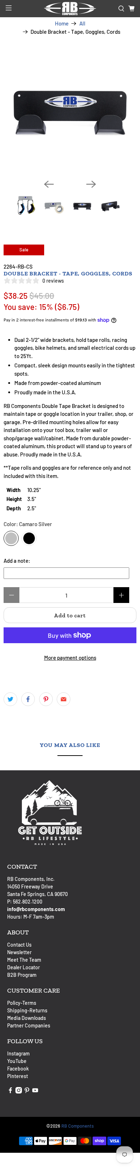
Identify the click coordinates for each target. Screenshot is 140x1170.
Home (62, 23)
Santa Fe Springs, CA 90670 (37, 894)
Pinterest (17, 1076)
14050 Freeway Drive (30, 886)
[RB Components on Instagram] (18, 1091)
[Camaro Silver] (11, 538)
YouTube (17, 1061)
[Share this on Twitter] (10, 699)
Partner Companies (28, 1025)
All (82, 23)
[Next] (91, 184)
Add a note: (17, 560)
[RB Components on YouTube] (35, 1091)
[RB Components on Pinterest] (27, 1091)
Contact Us (19, 945)
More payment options (70, 657)
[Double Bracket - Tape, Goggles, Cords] (70, 107)
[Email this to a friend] (63, 699)
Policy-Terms (21, 1003)
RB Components (77, 1126)
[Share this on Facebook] (28, 699)
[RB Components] (70, 8)
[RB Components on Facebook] (10, 1091)
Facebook (18, 1068)
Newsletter (19, 952)
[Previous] (48, 184)
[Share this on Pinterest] (46, 699)
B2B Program (22, 975)
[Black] (29, 538)
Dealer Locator (23, 967)
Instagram (18, 1053)
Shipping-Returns (27, 1010)
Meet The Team (24, 960)
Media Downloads (26, 1018)
